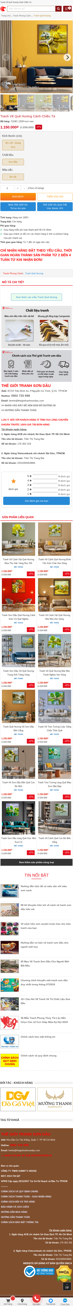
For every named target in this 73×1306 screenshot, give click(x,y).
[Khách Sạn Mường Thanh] (18, 1099)
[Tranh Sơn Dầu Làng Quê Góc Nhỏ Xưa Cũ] (18, 818)
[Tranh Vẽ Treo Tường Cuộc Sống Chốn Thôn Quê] (54, 707)
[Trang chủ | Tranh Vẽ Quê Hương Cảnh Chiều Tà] (3, 8)
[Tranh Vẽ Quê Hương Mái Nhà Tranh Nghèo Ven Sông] (54, 651)
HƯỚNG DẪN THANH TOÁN (20, 410)
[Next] (67, 57)
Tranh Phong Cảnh (13, 273)
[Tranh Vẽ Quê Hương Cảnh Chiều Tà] (36, 92)
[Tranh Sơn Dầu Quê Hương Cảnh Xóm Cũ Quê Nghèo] (18, 595)
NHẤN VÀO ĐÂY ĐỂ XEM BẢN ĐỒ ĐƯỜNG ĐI (30, 405)
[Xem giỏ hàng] (67, 9)
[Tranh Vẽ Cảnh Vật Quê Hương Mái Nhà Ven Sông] (54, 595)
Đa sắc (13, 177)
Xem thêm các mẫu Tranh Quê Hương (36, 297)
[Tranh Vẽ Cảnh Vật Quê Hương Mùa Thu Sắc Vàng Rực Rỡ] (18, 539)
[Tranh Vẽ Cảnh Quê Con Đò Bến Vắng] (54, 818)
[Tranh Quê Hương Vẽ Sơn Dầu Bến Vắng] (18, 707)
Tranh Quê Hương (34, 273)
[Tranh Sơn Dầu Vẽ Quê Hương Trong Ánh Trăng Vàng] (18, 651)
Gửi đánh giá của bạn (36, 500)
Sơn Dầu (13, 162)
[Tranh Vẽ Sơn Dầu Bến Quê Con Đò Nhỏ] (18, 762)
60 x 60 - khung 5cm (13, 145)
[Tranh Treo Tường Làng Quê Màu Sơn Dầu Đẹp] (54, 762)
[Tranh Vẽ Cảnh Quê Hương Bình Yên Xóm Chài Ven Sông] (54, 539)
